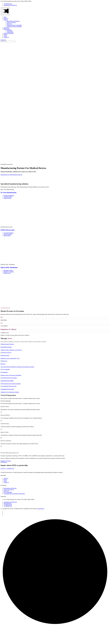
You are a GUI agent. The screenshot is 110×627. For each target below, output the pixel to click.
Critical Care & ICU (11, 22)
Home (5, 17)
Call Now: (3, 468)
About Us (6, 18)
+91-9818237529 (8, 3)
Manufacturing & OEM (6, 174)
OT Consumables (8, 492)
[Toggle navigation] (5, 11)
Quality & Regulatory (9, 33)
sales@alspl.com (7, 503)
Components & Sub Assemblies (14, 26)
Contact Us (6, 37)
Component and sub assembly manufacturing (14, 493)
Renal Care (9, 23)
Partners (5, 34)
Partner (5, 479)
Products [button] (6, 19)
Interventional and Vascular (13, 21)
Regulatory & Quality (6, 460)
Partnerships (9, 30)
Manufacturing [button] (7, 29)
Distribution (6, 27)
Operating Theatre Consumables (14, 25)
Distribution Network (17, 174)
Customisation (10, 32)
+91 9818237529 (10, 468)
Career (5, 36)
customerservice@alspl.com (10, 5)
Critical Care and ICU (9, 489)
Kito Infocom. (41, 508)
